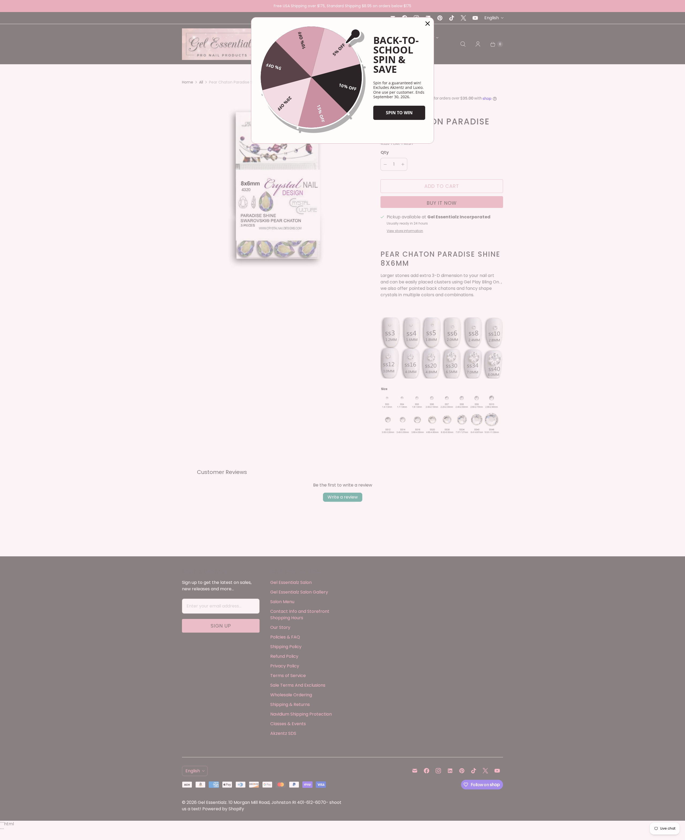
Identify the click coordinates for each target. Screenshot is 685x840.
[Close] (427, 23)
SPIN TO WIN (399, 113)
